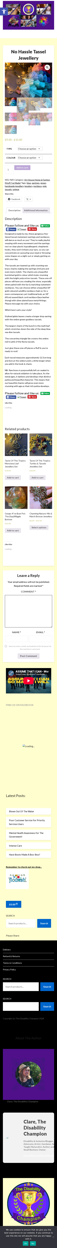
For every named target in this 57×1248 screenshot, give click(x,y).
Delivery (7, 949)
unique (16, 189)
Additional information (36, 210)
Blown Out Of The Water (21, 811)
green (43, 183)
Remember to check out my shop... (24, 867)
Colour (10, 157)
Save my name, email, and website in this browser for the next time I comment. (30, 647)
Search (10, 915)
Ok (25, 1243)
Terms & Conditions (12, 963)
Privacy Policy (9, 969)
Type (9, 149)
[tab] (14, 210)
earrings (36, 183)
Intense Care (15, 845)
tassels (8, 189)
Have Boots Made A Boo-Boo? (24, 854)
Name (16, 632)
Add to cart (22, 167)
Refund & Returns (11, 956)
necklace (37, 186)
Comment (28, 591)
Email (40, 632)
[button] (4, 11)
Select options (39, 527)
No (32, 1243)
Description (15, 210)
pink (45, 186)
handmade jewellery (14, 186)
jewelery (28, 186)
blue (29, 183)
